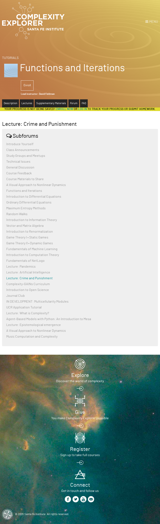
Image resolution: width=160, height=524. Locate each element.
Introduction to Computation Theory (32, 255)
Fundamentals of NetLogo (25, 260)
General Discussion (20, 167)
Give (80, 412)
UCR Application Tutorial (24, 307)
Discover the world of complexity (80, 381)
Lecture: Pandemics (21, 266)
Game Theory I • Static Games (27, 237)
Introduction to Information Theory (31, 220)
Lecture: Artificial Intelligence (28, 272)
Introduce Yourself (20, 144)
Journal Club (15, 295)
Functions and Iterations (24, 190)
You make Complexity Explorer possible (80, 418)
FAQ (84, 103)
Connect (80, 485)
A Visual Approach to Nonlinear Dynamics (36, 185)
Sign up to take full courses (80, 455)
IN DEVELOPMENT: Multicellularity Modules (37, 301)
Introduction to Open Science (27, 290)
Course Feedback (19, 173)
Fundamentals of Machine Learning (32, 249)
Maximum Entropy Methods (26, 208)
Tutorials (10, 58)
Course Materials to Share (25, 179)
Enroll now (64, 109)
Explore (80, 375)
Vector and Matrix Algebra (25, 225)
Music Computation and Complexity (32, 336)
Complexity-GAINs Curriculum (28, 284)
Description (10, 103)
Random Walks (17, 214)
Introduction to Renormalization (29, 231)
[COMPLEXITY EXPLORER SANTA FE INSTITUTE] (33, 21)
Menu (153, 21)
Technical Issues (18, 161)
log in (82, 109)
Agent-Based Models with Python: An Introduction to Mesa (48, 319)
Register (80, 449)
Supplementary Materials (51, 103)
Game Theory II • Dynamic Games (29, 243)
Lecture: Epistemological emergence (33, 325)
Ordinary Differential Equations (28, 202)
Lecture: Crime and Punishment (29, 278)
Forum (74, 103)
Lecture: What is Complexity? (27, 313)
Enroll (27, 85)
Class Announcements (22, 150)
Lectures (26, 103)
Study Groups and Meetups (25, 155)
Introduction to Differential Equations (33, 196)
